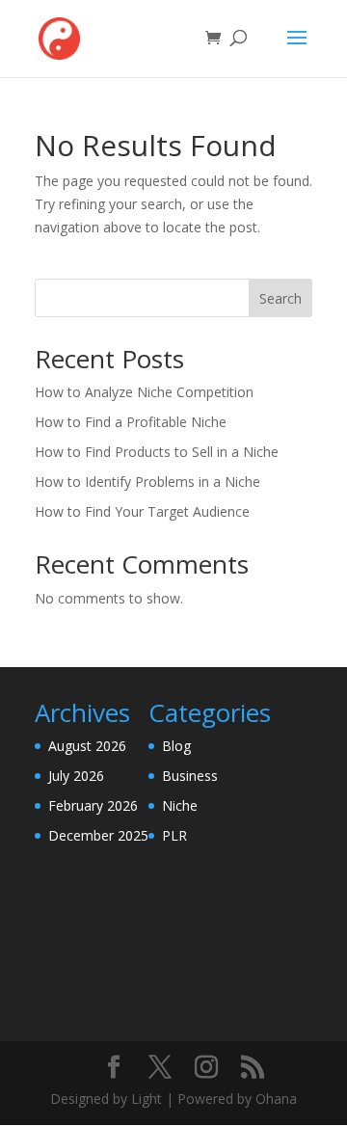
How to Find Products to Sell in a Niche (157, 451)
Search (280, 298)
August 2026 (87, 746)
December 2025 (98, 835)
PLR (174, 835)
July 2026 (76, 775)
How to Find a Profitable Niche (131, 422)
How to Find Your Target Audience (142, 511)
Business (190, 775)
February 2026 (93, 805)
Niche (180, 805)
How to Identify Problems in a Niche (147, 481)
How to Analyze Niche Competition (144, 392)
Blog (176, 746)
